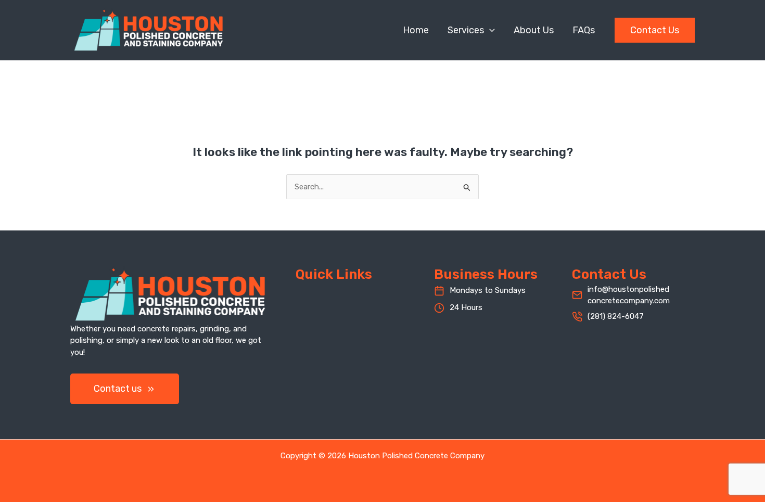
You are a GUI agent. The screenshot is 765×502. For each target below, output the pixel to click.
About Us (534, 30)
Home (416, 30)
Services (466, 30)
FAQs (583, 30)
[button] (489, 30)
